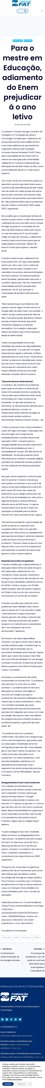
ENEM (36, 937)
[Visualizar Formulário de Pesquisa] (22, 11)
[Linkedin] (16, 1019)
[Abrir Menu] (42, 11)
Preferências (21, 1084)
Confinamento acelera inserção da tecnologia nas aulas (10, 955)
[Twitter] (11, 1019)
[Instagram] (7, 1019)
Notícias (28, 41)
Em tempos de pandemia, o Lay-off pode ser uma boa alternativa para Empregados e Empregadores (35, 960)
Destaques (17, 41)
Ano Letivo (7, 937)
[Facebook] (2, 1019)
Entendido (8, 1084)
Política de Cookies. (14, 1079)
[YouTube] (20, 1019)
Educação (26, 937)
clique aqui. (16, 1048)
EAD (17, 937)
